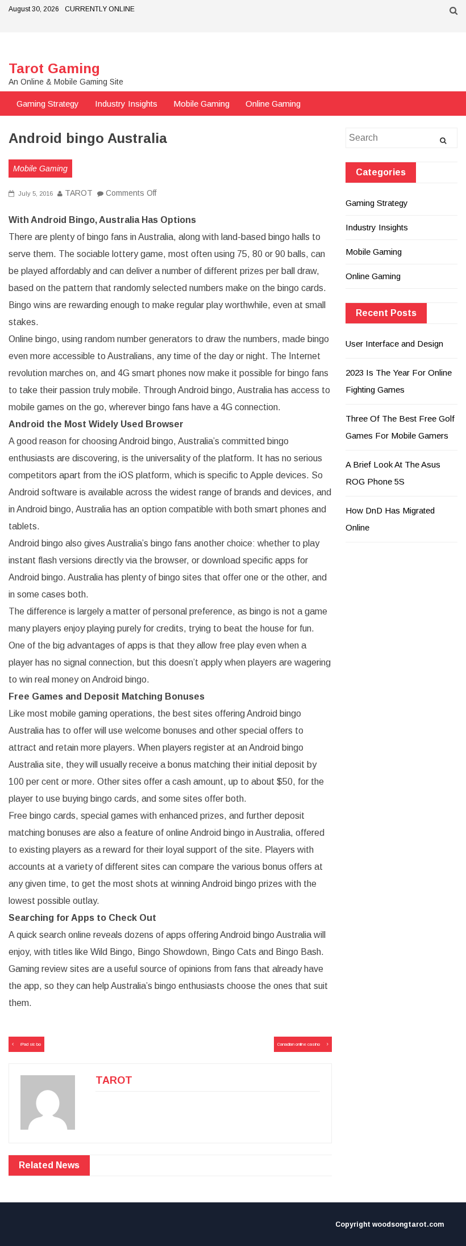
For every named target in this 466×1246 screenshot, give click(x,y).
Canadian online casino (298, 1044)
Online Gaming (273, 103)
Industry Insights (126, 103)
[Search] (443, 141)
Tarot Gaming (54, 68)
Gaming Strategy (47, 103)
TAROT (79, 192)
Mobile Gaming (201, 103)
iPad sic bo (30, 1044)
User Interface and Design (394, 343)
